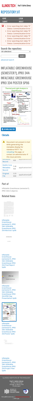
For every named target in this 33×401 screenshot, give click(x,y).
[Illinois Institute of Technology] (16, 378)
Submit (4, 21)
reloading (10, 152)
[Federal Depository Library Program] (25, 393)
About (21, 21)
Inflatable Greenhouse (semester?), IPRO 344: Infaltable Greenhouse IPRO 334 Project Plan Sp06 (9, 364)
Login (21, 18)
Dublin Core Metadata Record (7, 167)
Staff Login (16, 398)
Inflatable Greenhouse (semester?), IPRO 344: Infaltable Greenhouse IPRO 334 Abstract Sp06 (9, 225)
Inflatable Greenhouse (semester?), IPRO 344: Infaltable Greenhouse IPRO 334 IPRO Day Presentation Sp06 (9, 292)
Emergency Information (22, 397)
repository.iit (10, 12)
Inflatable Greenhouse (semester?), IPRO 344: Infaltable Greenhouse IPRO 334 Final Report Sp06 (9, 261)
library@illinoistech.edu (8, 397)
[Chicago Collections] (12, 393)
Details (5, 135)
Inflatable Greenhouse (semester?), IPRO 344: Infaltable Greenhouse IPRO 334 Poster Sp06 (9, 328)
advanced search (7, 60)
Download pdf (9, 129)
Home (4, 18)
